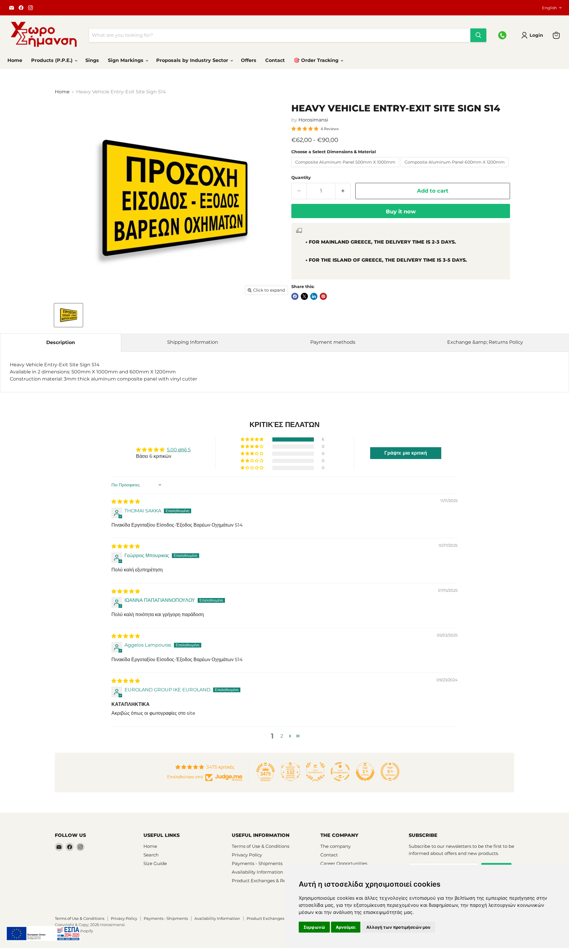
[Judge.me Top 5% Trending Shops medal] (390, 771)
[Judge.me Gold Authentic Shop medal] (315, 771)
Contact (275, 60)
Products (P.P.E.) (52, 60)
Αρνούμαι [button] (346, 927)
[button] (252, 439)
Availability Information (257, 872)
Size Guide (155, 863)
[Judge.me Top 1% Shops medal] (365, 771)
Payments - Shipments (257, 863)
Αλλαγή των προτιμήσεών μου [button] (398, 927)
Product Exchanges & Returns (265, 880)
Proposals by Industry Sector (193, 60)
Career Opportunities (343, 863)
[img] (125, 501)
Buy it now (401, 211)
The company (335, 846)
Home (14, 60)
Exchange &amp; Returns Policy (485, 342)
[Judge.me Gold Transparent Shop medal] (340, 771)
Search (151, 855)
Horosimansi (313, 120)
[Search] (478, 35)
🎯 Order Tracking (317, 60)
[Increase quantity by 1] (343, 191)
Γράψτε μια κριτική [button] (405, 453)
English (549, 7)
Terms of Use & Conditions (260, 846)
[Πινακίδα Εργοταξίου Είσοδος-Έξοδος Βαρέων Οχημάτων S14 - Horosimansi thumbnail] (68, 315)
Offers (248, 60)
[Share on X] (304, 296)
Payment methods (332, 342)
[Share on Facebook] (294, 296)
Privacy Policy (247, 855)
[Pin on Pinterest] (323, 296)
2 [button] (281, 736)
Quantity (301, 177)
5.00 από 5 (179, 450)
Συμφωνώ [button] (314, 927)
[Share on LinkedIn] (313, 296)
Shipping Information (192, 342)
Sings (92, 60)
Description (60, 342)
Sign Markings (126, 60)
